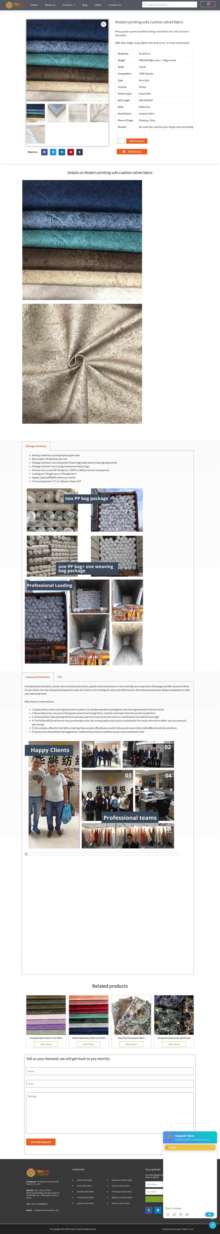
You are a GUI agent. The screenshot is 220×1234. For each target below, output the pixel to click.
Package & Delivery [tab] (36, 446)
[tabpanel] (108, 562)
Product (67, 5)
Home (34, 5)
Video (98, 5)
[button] (103, 24)
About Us (50, 5)
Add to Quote (136, 140)
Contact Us (115, 5)
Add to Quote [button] (46, 1044)
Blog (84, 5)
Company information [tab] (38, 677)
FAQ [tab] (60, 677)
